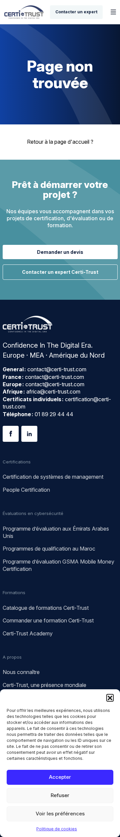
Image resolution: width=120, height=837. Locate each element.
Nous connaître (21, 672)
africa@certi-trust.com (53, 391)
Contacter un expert (76, 11)
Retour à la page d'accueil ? (60, 141)
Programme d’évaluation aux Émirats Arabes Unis (56, 532)
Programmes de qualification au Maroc (49, 548)
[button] (110, 697)
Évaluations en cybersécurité (33, 513)
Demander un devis (60, 252)
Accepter (60, 777)
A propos (12, 657)
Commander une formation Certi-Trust (48, 620)
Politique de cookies (56, 828)
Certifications (17, 461)
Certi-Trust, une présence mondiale (44, 685)
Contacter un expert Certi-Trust (60, 272)
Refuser (60, 795)
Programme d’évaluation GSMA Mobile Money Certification (58, 565)
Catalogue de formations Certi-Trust (46, 607)
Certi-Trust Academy (28, 633)
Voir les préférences (60, 813)
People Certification (26, 489)
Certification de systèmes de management (53, 476)
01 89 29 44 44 (54, 414)
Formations (14, 592)
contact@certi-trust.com (56, 369)
